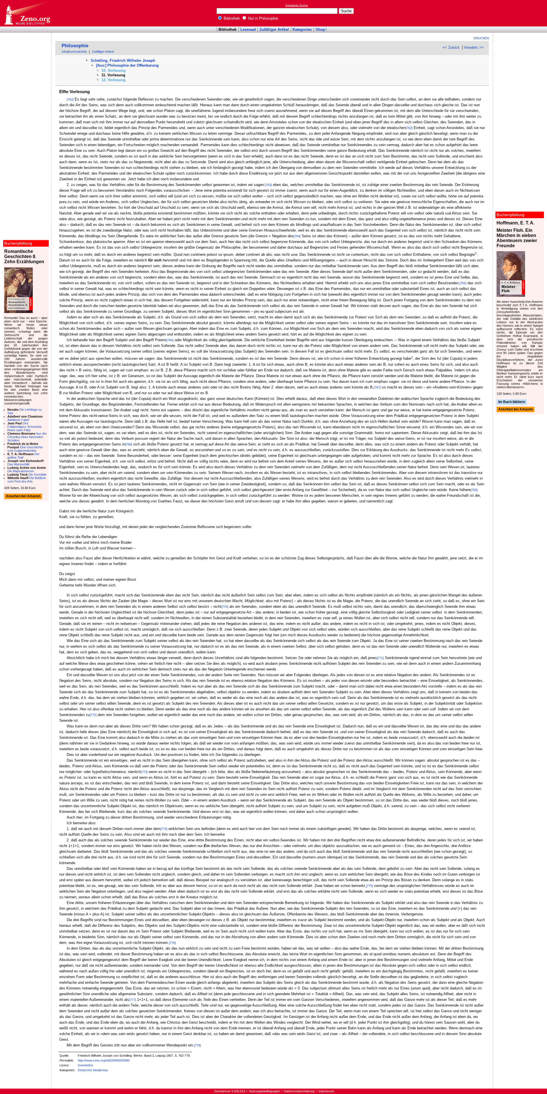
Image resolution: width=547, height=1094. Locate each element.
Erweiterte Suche (296, 5)
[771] (380, 658)
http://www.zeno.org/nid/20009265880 (104, 1060)
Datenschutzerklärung (299, 1091)
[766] (170, 340)
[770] (224, 606)
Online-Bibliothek (27, 13)
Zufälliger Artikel (274, 29)
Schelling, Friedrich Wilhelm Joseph (123, 60)
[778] (197, 1045)
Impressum (326, 1091)
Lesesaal (248, 29)
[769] (474, 490)
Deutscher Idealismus (93, 1070)
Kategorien (302, 29)
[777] (132, 999)
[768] (128, 444)
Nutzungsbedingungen (264, 1091)
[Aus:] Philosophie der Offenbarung (127, 65)
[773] (144, 772)
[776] (172, 942)
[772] (93, 715)
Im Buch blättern (511, 402)
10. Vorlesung (113, 70)
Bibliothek (231, 18)
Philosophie (75, 45)
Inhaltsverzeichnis (74, 51)
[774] (163, 829)
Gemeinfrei (85, 1065)
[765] (463, 283)
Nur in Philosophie (262, 18)
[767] (377, 387)
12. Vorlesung (113, 80)
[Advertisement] (520, 13)
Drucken (481, 38)
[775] (369, 886)
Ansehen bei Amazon (515, 410)
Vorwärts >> (474, 47)
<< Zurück (451, 47)
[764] (297, 236)
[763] (268, 185)
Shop (320, 29)
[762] (70, 99)
